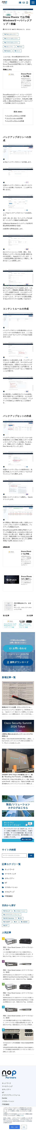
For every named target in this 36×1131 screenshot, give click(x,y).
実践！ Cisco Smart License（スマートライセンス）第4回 (18, 971)
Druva (20, 46)
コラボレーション (11, 887)
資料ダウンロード (27, 2)
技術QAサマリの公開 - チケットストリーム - (16, 707)
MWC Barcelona (9, 918)
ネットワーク (9, 869)
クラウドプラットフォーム (12, 914)
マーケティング (10, 874)
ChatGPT (7, 922)
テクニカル (8, 31)
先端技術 (25, 922)
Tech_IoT (7, 911)
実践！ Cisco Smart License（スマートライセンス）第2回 (18, 1017)
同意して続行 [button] (14, 1127)
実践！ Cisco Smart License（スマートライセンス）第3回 (18, 994)
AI (16, 922)
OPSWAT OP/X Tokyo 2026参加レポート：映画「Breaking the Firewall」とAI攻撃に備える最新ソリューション (18, 776)
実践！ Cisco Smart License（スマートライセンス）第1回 (18, 948)
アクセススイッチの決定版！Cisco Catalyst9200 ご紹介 (18, 1044)
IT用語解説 (9, 896)
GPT (6, 925)
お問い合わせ (24, 2)
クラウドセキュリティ (12, 42)
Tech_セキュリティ (11, 34)
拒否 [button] (24, 1127)
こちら (22, 1115)
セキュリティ (9, 46)
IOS (21, 918)
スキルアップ (9, 892)
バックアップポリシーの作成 (15, 116)
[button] (33, 2)
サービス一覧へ (20, 2)
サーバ (18, 51)
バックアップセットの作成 (15, 121)
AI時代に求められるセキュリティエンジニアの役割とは (17, 735)
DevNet (4, 1098)
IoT (6, 883)
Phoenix (8, 51)
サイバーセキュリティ (12, 38)
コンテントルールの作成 (14, 118)
